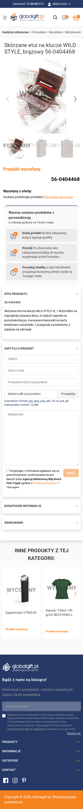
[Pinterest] (24, 780)
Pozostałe (39, 32)
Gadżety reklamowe (15, 32)
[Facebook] (5, 780)
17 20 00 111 (35, 4)
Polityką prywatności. (46, 483)
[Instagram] (15, 780)
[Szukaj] (55, 17)
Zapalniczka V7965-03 (20, 613)
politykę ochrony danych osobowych (26, 729)
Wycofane (55, 32)
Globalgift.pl (41, 797)
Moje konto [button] (60, 4)
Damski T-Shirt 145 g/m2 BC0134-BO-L (59, 613)
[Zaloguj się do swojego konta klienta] (50, 4)
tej (65, 729)
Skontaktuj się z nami (59, 197)
